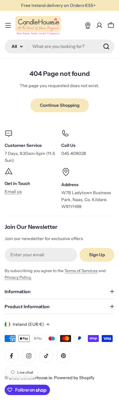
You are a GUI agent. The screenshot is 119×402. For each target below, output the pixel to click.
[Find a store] (87, 25)
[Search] (106, 46)
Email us (13, 191)
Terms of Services (81, 270)
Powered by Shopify (74, 377)
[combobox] (59, 46)
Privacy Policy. (18, 277)
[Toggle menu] (8, 25)
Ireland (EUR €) (28, 324)
